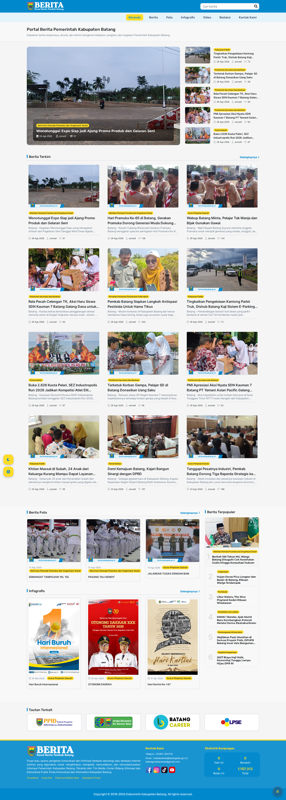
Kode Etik (47, 777)
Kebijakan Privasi (91, 777)
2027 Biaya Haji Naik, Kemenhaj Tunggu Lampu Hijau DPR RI (234, 660)
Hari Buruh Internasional (43, 684)
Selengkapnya (249, 157)
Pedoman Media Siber (67, 777)
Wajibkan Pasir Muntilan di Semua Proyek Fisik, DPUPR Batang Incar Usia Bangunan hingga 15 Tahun (235, 640)
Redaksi (225, 17)
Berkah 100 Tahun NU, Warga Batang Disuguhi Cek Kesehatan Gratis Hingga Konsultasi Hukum (233, 559)
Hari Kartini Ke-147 (159, 684)
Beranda (135, 17)
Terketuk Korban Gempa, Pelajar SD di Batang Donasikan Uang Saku (138, 387)
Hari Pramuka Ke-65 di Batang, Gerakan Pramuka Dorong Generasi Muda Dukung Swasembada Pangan (140, 220)
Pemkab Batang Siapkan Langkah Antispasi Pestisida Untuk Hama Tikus (142, 304)
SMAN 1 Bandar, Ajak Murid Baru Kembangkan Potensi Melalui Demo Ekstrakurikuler (236, 620)
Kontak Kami (248, 17)
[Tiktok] (165, 770)
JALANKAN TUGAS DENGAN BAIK (168, 573)
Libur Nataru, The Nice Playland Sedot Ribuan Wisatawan (231, 599)
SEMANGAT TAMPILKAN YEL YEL (49, 576)
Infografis (188, 17)
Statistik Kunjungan (219, 748)
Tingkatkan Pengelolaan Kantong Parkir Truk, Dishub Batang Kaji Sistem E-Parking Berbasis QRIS (221, 304)
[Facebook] (149, 770)
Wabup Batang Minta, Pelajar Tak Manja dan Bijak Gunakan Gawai (222, 220)
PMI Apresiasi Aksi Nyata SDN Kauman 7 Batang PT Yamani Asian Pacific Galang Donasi (219, 388)
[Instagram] (157, 770)
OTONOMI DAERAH (100, 684)
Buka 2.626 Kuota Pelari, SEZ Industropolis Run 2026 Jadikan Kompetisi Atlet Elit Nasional (62, 388)
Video (207, 17)
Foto (169, 17)
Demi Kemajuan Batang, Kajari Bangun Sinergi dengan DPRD (138, 471)
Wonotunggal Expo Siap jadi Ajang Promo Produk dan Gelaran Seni (61, 220)
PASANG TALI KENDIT (101, 576)
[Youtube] (172, 770)
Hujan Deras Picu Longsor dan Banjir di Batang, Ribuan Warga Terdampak (236, 579)
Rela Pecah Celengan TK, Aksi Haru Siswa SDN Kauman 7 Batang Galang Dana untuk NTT (62, 304)
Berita (153, 17)
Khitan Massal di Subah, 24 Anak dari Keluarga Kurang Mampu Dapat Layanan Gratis (60, 471)
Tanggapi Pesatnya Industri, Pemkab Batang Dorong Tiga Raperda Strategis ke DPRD (220, 471)
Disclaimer (33, 777)
